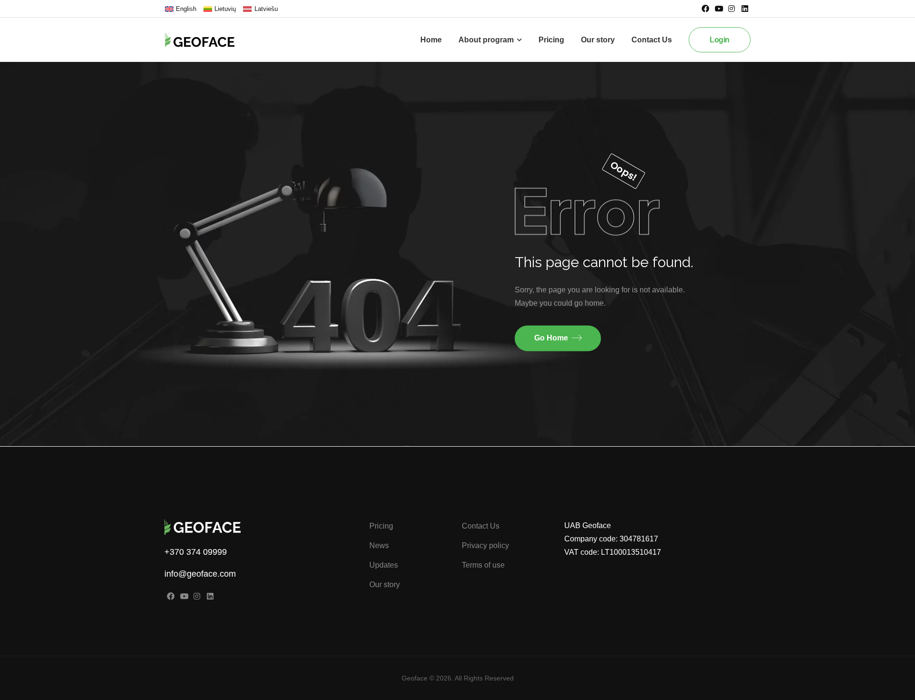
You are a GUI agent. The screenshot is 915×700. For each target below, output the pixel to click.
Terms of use (483, 565)
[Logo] (207, 40)
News (379, 545)
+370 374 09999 (195, 552)
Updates (383, 565)
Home (431, 40)
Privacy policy (485, 545)
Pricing (551, 40)
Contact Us (651, 40)
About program (486, 40)
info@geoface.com (200, 574)
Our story (598, 40)
